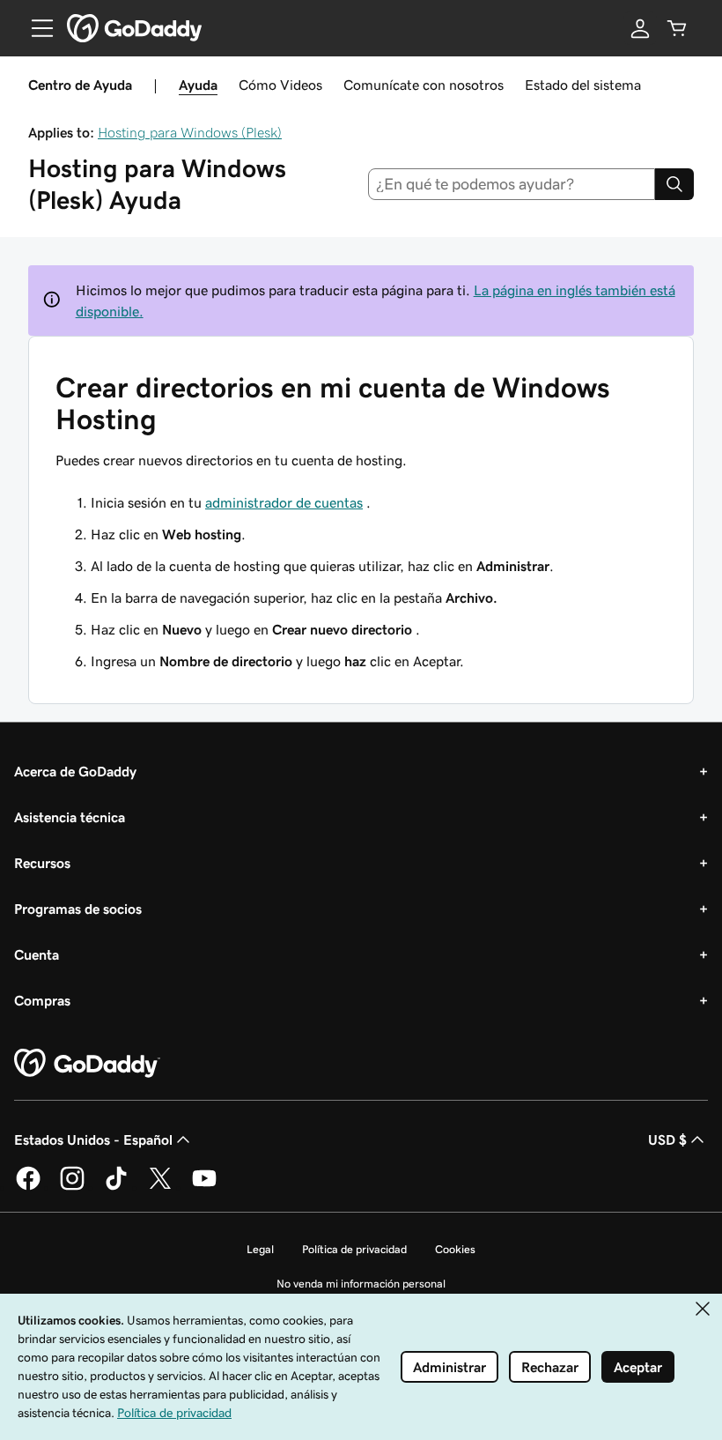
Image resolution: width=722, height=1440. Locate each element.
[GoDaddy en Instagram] (72, 1187)
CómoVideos (280, 85)
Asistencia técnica (69, 817)
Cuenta (36, 954)
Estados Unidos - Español (93, 1139)
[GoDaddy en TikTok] (116, 1187)
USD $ (667, 1139)
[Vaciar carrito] (677, 28)
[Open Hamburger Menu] (35, 28)
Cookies (455, 1249)
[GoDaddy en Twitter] (160, 1187)
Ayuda (198, 85)
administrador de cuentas (284, 502)
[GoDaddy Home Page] (87, 1064)
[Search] (674, 184)
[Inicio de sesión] (640, 28)
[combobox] (512, 184)
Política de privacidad (354, 1249)
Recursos (42, 863)
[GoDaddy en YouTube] (204, 1187)
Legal (260, 1249)
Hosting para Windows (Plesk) (190, 132)
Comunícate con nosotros (423, 85)
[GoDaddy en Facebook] (28, 1187)
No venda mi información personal (361, 1283)
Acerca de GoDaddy (75, 771)
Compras (42, 1000)
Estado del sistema (583, 85)
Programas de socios (78, 909)
